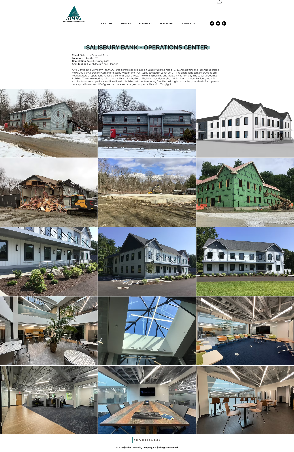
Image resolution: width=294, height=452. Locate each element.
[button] (49, 123)
